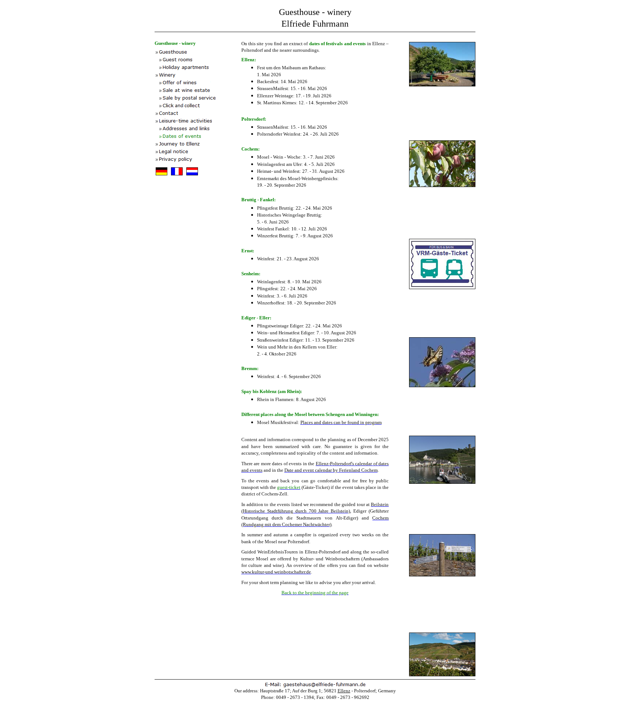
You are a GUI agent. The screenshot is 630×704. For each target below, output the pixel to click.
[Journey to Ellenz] (198, 144)
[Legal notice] (198, 152)
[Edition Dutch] (191, 177)
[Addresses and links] (198, 129)
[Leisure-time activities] (198, 121)
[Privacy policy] (198, 159)
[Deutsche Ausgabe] (162, 177)
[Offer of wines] (198, 83)
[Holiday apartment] (198, 67)
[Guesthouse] (198, 52)
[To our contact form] (315, 685)
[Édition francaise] (177, 177)
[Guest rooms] (198, 60)
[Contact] (198, 113)
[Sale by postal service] (198, 98)
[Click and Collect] (198, 106)
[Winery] (198, 75)
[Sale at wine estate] (198, 90)
